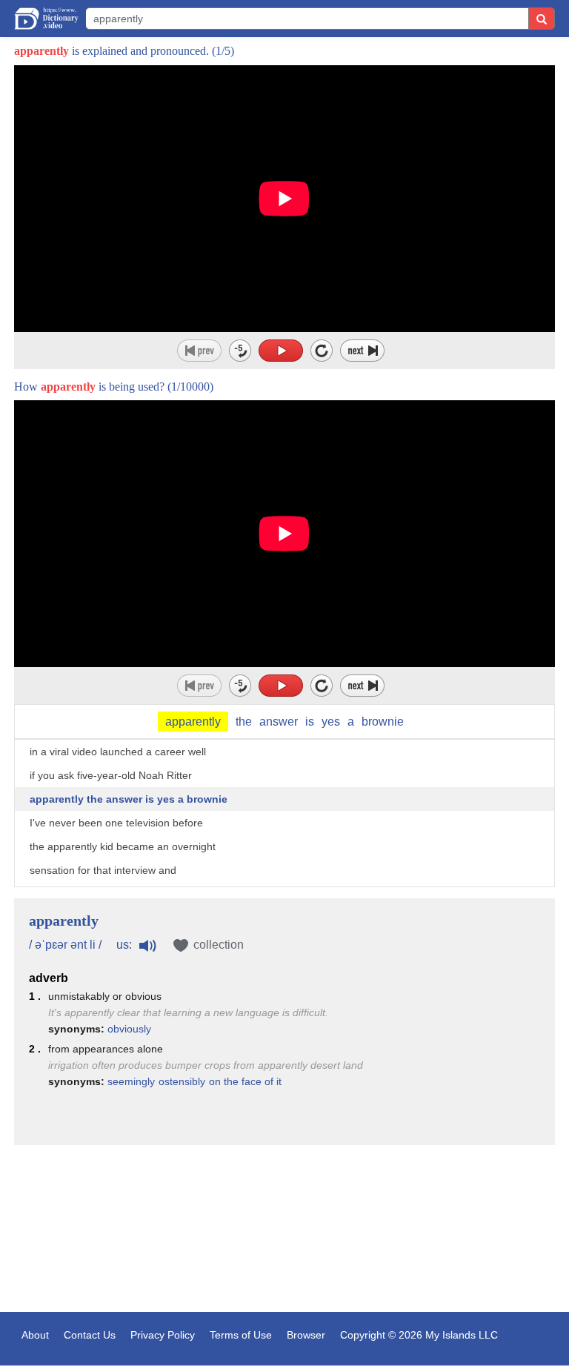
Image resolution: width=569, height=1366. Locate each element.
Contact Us (90, 1335)
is (309, 721)
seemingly (131, 1081)
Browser (306, 1335)
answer (278, 721)
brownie (383, 721)
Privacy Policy (162, 1335)
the (244, 721)
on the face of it (245, 1081)
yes (331, 721)
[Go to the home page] (46, 18)
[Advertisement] (284, 1230)
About (35, 1335)
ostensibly (182, 1081)
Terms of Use (241, 1335)
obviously (129, 1029)
